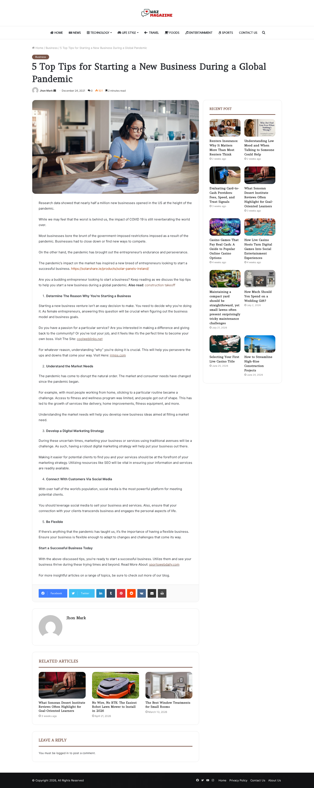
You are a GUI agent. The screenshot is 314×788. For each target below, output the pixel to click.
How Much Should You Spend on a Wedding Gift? (258, 296)
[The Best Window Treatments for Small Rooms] (168, 685)
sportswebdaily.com (164, 564)
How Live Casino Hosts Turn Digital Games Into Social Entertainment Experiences (258, 249)
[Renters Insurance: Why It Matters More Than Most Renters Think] (225, 128)
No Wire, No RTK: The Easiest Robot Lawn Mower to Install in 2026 (114, 707)
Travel (153, 33)
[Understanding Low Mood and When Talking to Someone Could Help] (259, 128)
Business (52, 48)
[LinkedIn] (100, 593)
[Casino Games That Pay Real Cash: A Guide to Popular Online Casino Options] (225, 227)
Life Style (128, 33)
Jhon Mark (46, 90)
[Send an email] (54, 90)
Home (58, 33)
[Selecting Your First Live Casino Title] (225, 344)
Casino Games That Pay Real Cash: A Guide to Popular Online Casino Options (224, 249)
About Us (274, 780)
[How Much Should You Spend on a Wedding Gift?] (259, 278)
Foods (174, 33)
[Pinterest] (121, 593)
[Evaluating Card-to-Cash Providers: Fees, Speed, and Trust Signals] (225, 175)
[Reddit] (131, 593)
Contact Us (248, 33)
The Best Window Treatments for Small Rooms (167, 705)
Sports (227, 33)
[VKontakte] (141, 593)
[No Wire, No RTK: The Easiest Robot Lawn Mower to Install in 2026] (115, 685)
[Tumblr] (111, 593)
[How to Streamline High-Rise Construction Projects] (259, 344)
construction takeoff (160, 285)
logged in (62, 753)
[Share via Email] (152, 593)
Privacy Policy (238, 780)
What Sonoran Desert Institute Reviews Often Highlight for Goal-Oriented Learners (62, 707)
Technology (99, 33)
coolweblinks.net (90, 339)
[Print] (162, 593)
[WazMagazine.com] (157, 13)
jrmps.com (118, 355)
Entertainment (200, 33)
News (76, 33)
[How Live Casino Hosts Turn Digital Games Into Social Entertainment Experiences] (259, 227)
